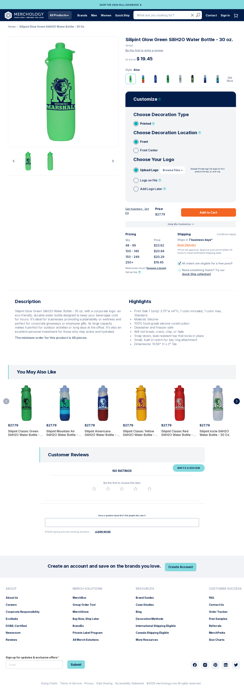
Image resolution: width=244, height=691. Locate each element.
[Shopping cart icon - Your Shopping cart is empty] (237, 19)
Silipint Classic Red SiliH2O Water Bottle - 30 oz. (179, 434)
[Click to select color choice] (131, 79)
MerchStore (82, 611)
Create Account (180, 567)
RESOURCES (145, 588)
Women (106, 15)
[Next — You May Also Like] (237, 401)
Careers (13, 604)
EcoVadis (14, 618)
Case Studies (147, 604)
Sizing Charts (49, 683)
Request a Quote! (156, 268)
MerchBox (81, 597)
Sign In (225, 15)
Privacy (89, 683)
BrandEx (80, 625)
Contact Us (218, 604)
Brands (82, 15)
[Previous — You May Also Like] (6, 401)
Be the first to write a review (144, 50)
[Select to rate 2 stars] (108, 488)
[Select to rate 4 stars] (135, 488)
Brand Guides (147, 597)
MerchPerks (219, 632)
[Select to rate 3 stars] (121, 488)
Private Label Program (89, 632)
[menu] (23, 616)
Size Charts (219, 639)
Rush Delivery (186, 245)
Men (94, 15)
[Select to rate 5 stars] (149, 488)
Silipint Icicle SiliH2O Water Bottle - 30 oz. (215, 433)
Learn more (103, 531)
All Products (58, 15)
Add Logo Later (151, 189)
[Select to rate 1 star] (94, 488)
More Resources (149, 639)
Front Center (149, 150)
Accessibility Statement (129, 683)
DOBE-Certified (18, 625)
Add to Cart (208, 212)
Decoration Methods (151, 618)
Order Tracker (220, 611)
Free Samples (220, 618)
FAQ (213, 597)
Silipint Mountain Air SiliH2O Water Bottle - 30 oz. (64, 434)
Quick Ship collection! (196, 274)
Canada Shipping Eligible (154, 632)
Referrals (217, 625)
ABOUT (11, 588)
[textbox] (122, 522)
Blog (141, 611)
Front (144, 142)
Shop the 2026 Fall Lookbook (119, 5)
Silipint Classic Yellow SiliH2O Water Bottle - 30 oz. (141, 434)
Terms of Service (71, 683)
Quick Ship (122, 15)
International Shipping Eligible (158, 625)
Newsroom (15, 632)
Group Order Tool (86, 604)
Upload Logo (149, 170)
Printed (145, 123)
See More (230, 79)
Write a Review (188, 467)
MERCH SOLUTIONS (88, 588)
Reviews (13, 639)
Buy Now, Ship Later (87, 618)
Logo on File (148, 180)
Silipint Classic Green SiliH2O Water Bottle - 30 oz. (26, 434)
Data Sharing (104, 683)
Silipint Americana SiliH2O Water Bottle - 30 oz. (103, 434)
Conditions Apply (226, 234)
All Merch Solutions (87, 639)
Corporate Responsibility (24, 611)
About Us (14, 597)
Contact (211, 15)
